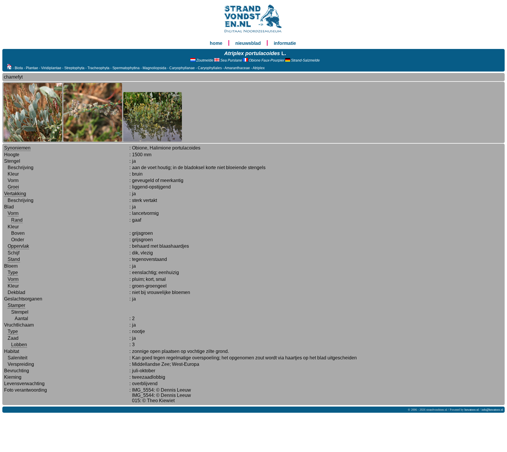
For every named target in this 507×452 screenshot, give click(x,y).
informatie (285, 43)
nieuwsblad (248, 43)
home (216, 43)
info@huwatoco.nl (492, 409)
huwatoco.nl (471, 409)
